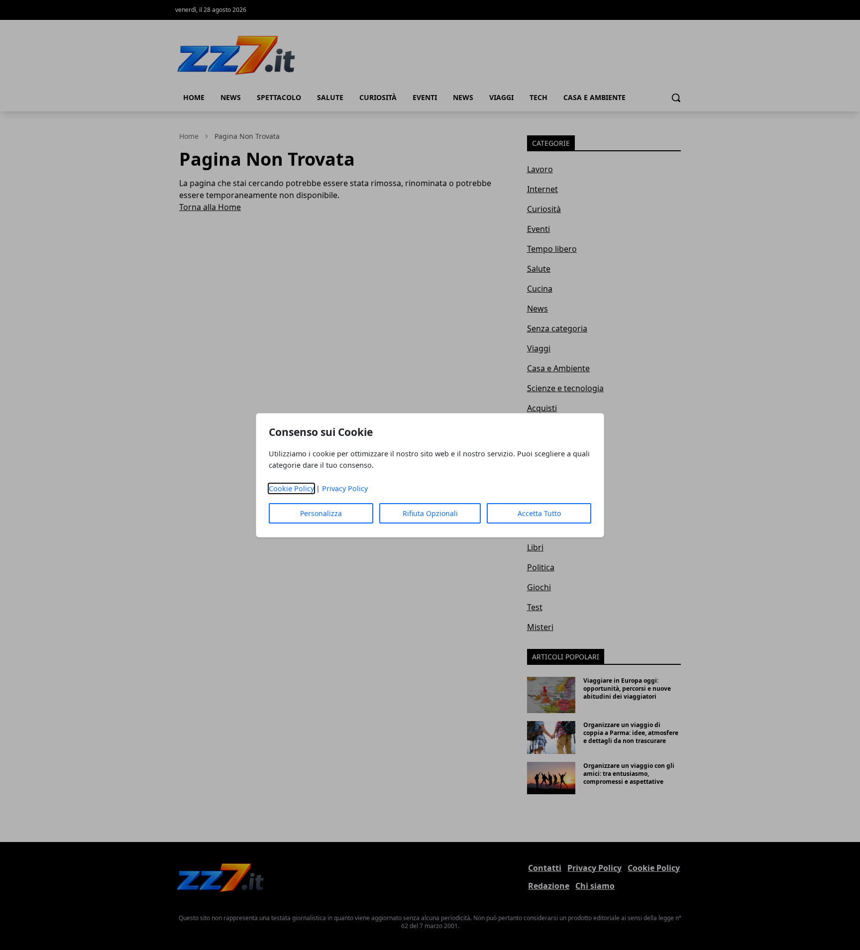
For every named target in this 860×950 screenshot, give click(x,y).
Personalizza (321, 513)
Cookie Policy (291, 488)
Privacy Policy (345, 488)
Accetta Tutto (539, 513)
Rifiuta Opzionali (430, 513)
